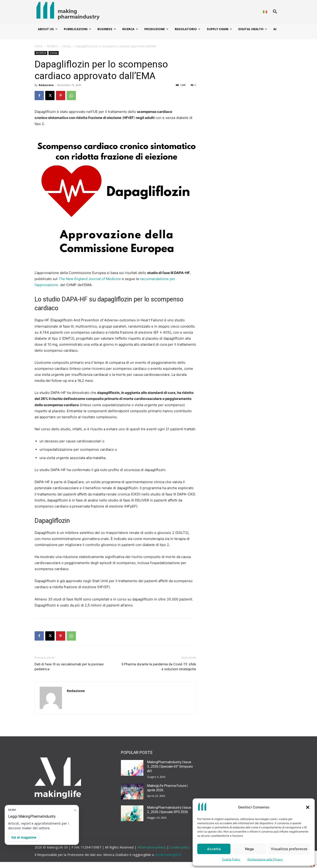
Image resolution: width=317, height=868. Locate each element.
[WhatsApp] (71, 95)
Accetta (214, 849)
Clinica (66, 46)
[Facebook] (39, 95)
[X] (50, 95)
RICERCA (52, 46)
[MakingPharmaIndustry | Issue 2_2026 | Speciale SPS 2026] (132, 813)
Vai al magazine (23, 837)
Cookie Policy (231, 859)
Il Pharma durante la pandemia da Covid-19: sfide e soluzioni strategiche (159, 666)
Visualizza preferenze (289, 849)
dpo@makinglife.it (168, 854)
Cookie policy (180, 847)
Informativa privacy (152, 847)
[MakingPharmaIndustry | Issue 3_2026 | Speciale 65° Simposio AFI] (132, 768)
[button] (307, 807)
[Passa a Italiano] (265, 12)
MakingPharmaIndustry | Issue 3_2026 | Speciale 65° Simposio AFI (170, 766)
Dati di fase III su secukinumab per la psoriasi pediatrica (69, 666)
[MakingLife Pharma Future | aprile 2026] (132, 791)
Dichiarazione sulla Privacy (265, 859)
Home (39, 46)
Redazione (46, 85)
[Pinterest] (60, 95)
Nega (249, 849)
